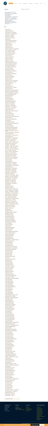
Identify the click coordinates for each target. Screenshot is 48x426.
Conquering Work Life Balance (9, 359)
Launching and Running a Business (9, 21)
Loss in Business (14, 391)
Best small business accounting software (10, 119)
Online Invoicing (12, 146)
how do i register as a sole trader (9, 51)
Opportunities (30, 409)
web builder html (7, 139)
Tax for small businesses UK (9, 72)
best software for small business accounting (11, 127)
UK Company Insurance (15, 90)
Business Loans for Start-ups (9, 109)
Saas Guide (12, 395)
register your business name (9, 68)
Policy (44, 416)
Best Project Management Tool (9, 241)
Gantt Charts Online (8, 239)
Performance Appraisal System (9, 235)
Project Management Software (9, 238)
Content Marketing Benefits (15, 278)
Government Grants (7, 106)
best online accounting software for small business (11, 130)
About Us (27, 407)
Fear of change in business (9, 387)
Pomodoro (16, 356)
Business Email (10, 154)
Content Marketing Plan (8, 290)
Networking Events (7, 181)
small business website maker (9, 133)
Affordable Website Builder (14, 297)
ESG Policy (38, 417)
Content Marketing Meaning (9, 289)
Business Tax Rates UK (8, 70)
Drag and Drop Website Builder (9, 301)
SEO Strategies (16, 148)
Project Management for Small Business (10, 329)
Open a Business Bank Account (9, 99)
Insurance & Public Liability (9, 83)
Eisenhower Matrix (11, 356)
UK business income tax (8, 80)
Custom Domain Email (8, 157)
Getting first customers (8, 260)
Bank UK (6, 94)
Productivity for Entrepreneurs (9, 352)
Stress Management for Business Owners (10, 338)
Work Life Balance (7, 13)
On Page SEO (7, 148)
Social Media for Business (8, 165)
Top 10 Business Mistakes (8, 254)
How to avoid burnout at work (9, 334)
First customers (7, 257)
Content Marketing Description (9, 285)
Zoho (14, 12)
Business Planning (7, 39)
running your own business (9, 48)
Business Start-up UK (8, 110)
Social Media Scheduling (8, 312)
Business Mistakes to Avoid (9, 250)
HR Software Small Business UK (9, 217)
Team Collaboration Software (9, 245)
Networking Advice (12, 180)
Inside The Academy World (8, 12)
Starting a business (7, 29)
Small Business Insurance (8, 87)
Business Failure (15, 246)
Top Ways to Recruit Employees (9, 234)
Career (27, 409)
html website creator (15, 137)
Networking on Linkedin (8, 188)
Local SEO (11, 147)
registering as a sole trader (9, 59)
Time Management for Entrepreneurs (10, 355)
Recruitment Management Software (10, 256)
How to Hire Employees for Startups (10, 232)
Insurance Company (8, 84)
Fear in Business (16, 389)
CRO (17, 188)
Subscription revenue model (9, 373)
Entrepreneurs (7, 176)
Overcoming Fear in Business (9, 389)
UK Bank (16, 91)
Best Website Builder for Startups (9, 305)
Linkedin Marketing (14, 168)
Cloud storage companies (8, 381)
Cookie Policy (28, 425)
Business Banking (13, 17)
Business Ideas (7, 23)
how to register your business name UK (10, 66)
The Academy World (14, 177)
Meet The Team (28, 408)
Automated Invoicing (8, 143)
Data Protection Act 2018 (14, 198)
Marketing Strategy (7, 22)
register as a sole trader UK (9, 58)
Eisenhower (6, 356)
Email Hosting (15, 154)
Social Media (15, 158)
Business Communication (8, 14)
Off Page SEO (15, 147)
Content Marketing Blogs (8, 279)
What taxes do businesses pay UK (9, 76)
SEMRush (14, 296)
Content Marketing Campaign (9, 282)
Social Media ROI (14, 162)
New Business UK (15, 151)
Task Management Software (9, 243)
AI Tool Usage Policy (39, 409)
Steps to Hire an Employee (9, 224)
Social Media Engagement (8, 161)
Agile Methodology (14, 330)
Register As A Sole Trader (8, 20)
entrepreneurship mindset (8, 385)
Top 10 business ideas (8, 32)
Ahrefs (16, 294)
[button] (44, 3)
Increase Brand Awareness (8, 166)
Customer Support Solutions (9, 264)
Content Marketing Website (9, 293)
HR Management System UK (9, 213)
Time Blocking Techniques (8, 347)
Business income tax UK (8, 79)
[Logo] (5, 3)
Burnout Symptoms (7, 366)
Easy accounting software (8, 124)
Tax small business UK (8, 73)
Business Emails (7, 325)
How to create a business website (10, 308)
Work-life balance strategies (9, 333)
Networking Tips (14, 183)
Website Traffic (14, 150)
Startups (6, 154)
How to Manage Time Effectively (9, 341)
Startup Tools (7, 147)
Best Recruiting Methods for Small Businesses (11, 231)
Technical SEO (9, 150)
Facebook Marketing (15, 165)
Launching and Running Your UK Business (10, 40)
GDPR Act (6, 205)
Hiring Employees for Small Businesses (10, 221)
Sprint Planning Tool (8, 330)
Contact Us (27, 410)
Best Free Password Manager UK (9, 374)
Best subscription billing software (9, 367)
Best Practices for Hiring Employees (10, 220)
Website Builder (7, 297)
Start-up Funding (7, 17)
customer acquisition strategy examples (10, 275)
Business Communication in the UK (10, 323)
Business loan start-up (15, 110)
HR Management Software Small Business (11, 212)
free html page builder (8, 137)
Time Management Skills (8, 348)
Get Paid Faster (7, 140)
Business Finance (15, 16)
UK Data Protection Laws (8, 199)
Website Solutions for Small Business (10, 304)
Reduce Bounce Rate (14, 194)
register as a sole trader (8, 55)
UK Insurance (14, 87)
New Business (7, 146)
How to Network (14, 179)
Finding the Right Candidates (9, 228)
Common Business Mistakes (9, 252)
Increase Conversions (8, 194)
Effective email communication (9, 315)
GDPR (16, 202)
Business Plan (7, 35)
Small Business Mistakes (8, 253)
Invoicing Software (12, 144)
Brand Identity (12, 36)
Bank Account (7, 91)
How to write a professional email (10, 318)
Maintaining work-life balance (9, 363)
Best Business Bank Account (12, 94)
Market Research (12, 35)
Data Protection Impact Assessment (10, 202)
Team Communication (8, 177)
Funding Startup (13, 105)
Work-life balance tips (8, 362)
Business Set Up (14, 22)
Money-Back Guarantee (40, 416)
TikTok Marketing (13, 169)
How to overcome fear (8, 384)
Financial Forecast (7, 37)
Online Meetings (7, 173)
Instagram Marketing (8, 168)
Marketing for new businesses (9, 271)
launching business (16, 48)
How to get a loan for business (9, 113)
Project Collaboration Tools (9, 242)
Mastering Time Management (9, 340)
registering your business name (9, 69)
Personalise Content (8, 198)
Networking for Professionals (9, 187)
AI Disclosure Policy (39, 408)
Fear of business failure (8, 391)
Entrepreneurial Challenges (9, 392)
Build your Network (8, 184)
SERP (6, 150)
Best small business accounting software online (11, 123)
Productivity (11, 176)
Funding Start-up (7, 105)
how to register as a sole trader (9, 54)
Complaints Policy (39, 415)
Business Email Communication (9, 314)
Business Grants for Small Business (10, 102)
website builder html (14, 139)
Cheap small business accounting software (11, 128)
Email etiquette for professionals (9, 316)
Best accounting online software (9, 121)
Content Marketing (7, 15)
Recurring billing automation (9, 369)
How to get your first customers (9, 267)
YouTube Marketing (13, 170)
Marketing (11, 158)
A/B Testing (14, 188)
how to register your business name (10, 65)
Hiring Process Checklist (8, 230)
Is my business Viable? (14, 33)
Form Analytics (16, 190)
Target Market (7, 36)
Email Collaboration (14, 157)
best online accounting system (9, 132)
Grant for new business (8, 112)
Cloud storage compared (8, 378)
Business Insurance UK (8, 90)
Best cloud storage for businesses (9, 380)
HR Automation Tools (8, 209)
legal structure (14, 32)
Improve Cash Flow (12, 140)
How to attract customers (8, 261)
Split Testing (16, 191)
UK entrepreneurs (7, 33)
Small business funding (15, 116)
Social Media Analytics (8, 311)
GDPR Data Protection (12, 205)
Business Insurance (15, 80)
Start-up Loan (13, 108)
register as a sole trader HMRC (9, 57)
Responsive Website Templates (9, 303)
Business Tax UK (14, 70)
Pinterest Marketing (8, 169)
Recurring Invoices (14, 143)
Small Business (7, 144)
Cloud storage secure (15, 378)
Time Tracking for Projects (15, 239)
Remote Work (12, 173)
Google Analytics (15, 195)
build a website (16, 132)
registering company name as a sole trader (11, 62)
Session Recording (11, 191)
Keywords (6, 151)
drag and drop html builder (9, 136)
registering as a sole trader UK (9, 61)
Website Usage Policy (40, 418)
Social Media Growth (8, 162)
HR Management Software (8, 210)
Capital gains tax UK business (9, 77)
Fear (14, 392)
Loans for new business (8, 116)
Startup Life (16, 146)
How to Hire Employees (8, 223)
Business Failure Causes (8, 246)
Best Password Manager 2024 (9, 377)
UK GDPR (14, 199)
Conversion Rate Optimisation (9, 190)
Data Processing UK (13, 201)
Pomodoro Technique (8, 358)
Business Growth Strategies (9, 263)
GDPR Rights (13, 206)
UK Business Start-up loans (9, 117)
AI (10, 23)
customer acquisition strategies (9, 274)
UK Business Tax (14, 73)
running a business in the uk (9, 47)
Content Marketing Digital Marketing (10, 286)
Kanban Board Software (8, 327)
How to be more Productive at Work (10, 351)
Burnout (15, 363)
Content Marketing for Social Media (10, 294)
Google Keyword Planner (8, 296)
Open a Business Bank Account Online (10, 101)
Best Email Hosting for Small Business (10, 155)
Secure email (7, 158)
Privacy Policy (39, 407)
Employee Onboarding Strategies (9, 227)
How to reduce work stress (9, 336)
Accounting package (8, 120)
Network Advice (7, 180)
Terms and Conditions (40, 411)
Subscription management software (10, 370)
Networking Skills (13, 181)
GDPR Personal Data (8, 206)
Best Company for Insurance (9, 88)
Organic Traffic (12, 148)
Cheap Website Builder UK (8, 300)
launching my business (8, 46)
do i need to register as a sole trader (10, 50)
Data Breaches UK (7, 201)
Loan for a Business (14, 106)
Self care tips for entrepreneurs (9, 337)
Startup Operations (7, 395)
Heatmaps (6, 191)
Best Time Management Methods (9, 345)
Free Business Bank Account (9, 98)
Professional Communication (14, 325)
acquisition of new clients (8, 272)
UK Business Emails (16, 322)
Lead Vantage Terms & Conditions (20, 409)
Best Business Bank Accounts (9, 95)
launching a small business (9, 44)
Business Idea (13, 37)
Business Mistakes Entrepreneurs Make (10, 249)
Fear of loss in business (8, 388)
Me (15, 407)
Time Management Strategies (9, 344)
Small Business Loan (8, 108)
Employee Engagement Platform (9, 216)
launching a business (8, 43)
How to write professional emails (9, 319)
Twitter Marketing (7, 170)
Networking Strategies (8, 183)
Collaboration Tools (7, 172)
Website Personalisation (8, 195)
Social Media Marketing (8, 16)
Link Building (10, 151)
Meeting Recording (13, 172)
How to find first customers (9, 268)
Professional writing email (8, 322)
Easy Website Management (8, 307)
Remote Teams (16, 176)
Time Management (13, 13)
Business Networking (8, 179)
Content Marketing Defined (9, 283)
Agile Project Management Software (10, 326)
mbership (17, 407)
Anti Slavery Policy (39, 410)
